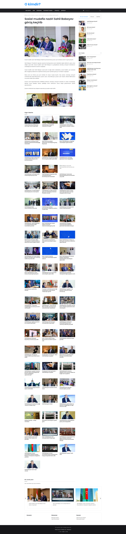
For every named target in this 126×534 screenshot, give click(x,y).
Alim (34, 10)
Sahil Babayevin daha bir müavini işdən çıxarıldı (65, 388)
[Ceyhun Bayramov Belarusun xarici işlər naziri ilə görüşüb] (32, 120)
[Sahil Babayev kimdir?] (82, 23)
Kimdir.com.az (58, 529)
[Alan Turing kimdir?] (82, 58)
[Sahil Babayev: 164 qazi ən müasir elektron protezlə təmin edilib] (32, 349)
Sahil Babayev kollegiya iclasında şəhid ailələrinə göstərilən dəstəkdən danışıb (67, 225)
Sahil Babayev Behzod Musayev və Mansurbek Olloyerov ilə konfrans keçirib (32, 159)
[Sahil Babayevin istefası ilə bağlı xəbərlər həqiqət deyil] (32, 399)
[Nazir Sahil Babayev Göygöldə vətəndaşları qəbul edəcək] (67, 136)
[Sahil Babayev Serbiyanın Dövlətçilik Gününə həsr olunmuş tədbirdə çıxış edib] (67, 317)
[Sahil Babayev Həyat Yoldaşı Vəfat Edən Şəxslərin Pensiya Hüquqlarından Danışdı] (67, 185)
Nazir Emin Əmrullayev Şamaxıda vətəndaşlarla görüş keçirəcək (49, 142)
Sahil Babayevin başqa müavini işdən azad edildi (32, 388)
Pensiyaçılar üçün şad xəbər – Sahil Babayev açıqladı (49, 371)
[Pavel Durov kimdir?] (82, 76)
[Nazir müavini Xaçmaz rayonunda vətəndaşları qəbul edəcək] (50, 251)
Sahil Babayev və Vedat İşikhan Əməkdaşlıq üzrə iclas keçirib (32, 191)
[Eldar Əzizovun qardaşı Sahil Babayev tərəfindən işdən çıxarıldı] (67, 349)
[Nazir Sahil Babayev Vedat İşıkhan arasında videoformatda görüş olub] (50, 218)
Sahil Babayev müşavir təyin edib (66, 454)
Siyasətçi (57, 10)
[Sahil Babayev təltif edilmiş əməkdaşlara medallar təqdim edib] (67, 120)
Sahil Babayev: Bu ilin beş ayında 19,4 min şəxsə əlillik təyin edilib (50, 158)
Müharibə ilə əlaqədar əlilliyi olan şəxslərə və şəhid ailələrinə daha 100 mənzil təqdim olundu (32, 241)
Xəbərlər (33, 15)
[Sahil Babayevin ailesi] (50, 399)
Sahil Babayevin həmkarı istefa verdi (49, 388)
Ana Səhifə (28, 10)
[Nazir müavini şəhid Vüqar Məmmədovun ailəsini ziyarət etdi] (50, 333)
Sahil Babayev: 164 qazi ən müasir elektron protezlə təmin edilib (32, 356)
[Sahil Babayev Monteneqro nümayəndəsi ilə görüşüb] (50, 317)
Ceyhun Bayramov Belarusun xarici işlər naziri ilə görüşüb (31, 125)
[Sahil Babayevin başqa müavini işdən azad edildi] (32, 382)
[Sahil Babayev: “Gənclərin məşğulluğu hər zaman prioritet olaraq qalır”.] (32, 300)
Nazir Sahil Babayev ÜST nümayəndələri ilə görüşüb (48, 437)
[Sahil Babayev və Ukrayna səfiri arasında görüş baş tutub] (32, 169)
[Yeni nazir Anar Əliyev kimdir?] (82, 64)
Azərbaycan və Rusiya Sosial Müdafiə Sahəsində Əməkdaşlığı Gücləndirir (32, 142)
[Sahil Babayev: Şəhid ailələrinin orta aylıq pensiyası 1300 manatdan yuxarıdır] (32, 218)
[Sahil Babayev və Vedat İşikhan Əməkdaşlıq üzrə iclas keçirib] (32, 185)
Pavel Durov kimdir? (91, 74)
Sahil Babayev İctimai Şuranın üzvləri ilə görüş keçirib (67, 207)
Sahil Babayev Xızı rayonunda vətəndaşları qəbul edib (49, 273)
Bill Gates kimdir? (91, 27)
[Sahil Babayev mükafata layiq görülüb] (67, 333)
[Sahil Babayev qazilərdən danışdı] (32, 284)
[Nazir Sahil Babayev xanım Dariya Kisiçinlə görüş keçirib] (32, 267)
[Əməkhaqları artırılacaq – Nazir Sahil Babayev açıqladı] (50, 349)
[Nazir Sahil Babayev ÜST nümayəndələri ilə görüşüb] (50, 432)
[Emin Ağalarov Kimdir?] (82, 87)
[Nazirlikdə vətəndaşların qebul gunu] (50, 415)
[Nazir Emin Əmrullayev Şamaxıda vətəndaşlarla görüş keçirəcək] (50, 136)
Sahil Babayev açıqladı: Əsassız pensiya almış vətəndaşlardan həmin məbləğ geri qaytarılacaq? (32, 373)
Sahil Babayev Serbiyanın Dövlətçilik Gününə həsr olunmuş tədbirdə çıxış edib (66, 323)
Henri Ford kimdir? (55, 519)
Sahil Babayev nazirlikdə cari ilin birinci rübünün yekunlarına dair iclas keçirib (67, 307)
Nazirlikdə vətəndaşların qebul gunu (49, 421)
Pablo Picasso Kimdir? (92, 44)
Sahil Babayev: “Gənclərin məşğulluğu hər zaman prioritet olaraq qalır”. (32, 307)
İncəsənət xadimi (48, 10)
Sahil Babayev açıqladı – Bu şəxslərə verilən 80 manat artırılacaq (66, 290)
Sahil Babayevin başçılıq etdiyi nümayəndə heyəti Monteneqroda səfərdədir (49, 175)
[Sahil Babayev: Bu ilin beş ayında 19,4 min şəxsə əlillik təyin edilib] (50, 152)
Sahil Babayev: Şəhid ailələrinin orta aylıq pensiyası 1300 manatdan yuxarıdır (32, 225)
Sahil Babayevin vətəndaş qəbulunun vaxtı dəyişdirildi (66, 158)
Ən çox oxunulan (84, 16)
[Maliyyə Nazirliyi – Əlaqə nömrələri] (32, 415)
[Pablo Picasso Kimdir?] (82, 46)
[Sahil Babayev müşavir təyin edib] (67, 448)
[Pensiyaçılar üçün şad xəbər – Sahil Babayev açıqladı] (50, 366)
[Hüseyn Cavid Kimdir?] (82, 82)
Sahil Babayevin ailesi (47, 404)
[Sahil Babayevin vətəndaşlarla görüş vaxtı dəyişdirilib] (67, 415)
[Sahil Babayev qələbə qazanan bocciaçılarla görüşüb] (32, 317)
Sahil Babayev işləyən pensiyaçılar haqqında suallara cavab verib (49, 208)
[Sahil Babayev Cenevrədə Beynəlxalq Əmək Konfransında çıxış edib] (67, 169)
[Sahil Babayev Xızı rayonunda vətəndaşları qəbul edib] (50, 267)
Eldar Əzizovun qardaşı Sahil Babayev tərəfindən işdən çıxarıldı (66, 356)
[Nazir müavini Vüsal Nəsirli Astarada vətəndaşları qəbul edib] (50, 235)
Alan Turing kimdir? (91, 56)
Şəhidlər (63, 10)
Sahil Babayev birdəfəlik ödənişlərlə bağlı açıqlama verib (67, 273)
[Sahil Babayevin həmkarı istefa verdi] (50, 382)
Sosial (36, 15)
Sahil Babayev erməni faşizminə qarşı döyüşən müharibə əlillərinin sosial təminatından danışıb (67, 438)
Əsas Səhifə (28, 15)
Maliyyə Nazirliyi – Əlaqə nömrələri (30, 421)
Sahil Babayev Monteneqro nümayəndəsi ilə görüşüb (48, 322)
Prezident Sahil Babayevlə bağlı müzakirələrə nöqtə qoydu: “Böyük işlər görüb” (49, 290)
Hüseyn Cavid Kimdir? (92, 80)
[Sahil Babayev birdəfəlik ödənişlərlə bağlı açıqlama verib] (67, 267)
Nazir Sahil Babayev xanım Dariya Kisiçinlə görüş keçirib (31, 273)
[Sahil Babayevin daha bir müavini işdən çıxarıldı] (67, 382)
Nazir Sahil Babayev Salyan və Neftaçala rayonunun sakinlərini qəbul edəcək (67, 241)
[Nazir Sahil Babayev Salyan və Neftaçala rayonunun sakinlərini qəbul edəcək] (67, 235)
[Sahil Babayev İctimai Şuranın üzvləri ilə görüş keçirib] (67, 202)
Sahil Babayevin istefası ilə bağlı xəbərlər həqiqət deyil (32, 404)
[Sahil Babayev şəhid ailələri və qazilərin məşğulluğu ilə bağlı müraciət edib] (67, 399)
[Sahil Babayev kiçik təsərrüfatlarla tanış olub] (32, 202)
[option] (34, 99)
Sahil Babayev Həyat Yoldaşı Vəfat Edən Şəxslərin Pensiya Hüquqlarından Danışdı (66, 192)
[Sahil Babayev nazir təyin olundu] (32, 464)
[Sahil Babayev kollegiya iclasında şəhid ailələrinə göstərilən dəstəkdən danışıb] (67, 218)
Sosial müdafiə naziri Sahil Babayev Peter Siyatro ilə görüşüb (31, 438)
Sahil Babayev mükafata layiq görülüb (67, 339)
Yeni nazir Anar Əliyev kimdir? (94, 62)
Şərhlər (98, 16)
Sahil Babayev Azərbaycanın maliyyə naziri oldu (94, 69)
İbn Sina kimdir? (90, 33)
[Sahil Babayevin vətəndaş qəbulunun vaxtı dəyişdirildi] (67, 152)
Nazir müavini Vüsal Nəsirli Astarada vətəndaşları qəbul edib (49, 241)
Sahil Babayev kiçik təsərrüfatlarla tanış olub (31, 207)
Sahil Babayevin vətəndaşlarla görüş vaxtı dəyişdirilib (67, 421)
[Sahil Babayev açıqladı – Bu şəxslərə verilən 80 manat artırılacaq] (67, 284)
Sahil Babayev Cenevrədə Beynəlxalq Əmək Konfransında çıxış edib (67, 175)
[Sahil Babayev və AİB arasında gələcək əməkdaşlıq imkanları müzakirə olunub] (50, 185)
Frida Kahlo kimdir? (91, 39)
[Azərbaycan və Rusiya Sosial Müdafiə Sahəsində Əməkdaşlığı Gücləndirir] (32, 136)
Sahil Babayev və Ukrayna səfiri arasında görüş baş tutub (32, 174)
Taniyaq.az (69, 529)
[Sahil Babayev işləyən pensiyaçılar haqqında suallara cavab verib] (50, 202)
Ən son (92, 16)
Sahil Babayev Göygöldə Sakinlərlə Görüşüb (48, 125)
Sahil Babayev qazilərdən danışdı (31, 289)
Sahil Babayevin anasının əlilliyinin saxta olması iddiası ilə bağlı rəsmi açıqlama (67, 372)
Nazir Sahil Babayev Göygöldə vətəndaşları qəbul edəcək (67, 142)
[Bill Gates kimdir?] (82, 29)
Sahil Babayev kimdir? (92, 21)
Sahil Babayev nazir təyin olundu (31, 470)
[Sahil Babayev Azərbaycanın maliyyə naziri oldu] (82, 70)
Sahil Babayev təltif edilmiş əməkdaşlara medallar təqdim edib (67, 126)
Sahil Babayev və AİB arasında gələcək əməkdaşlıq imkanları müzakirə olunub (49, 192)
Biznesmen (39, 10)
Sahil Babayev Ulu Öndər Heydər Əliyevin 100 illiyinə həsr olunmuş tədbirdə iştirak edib (32, 257)
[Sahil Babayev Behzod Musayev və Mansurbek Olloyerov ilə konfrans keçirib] (32, 152)
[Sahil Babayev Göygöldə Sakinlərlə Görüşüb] (50, 120)
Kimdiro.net (63, 529)
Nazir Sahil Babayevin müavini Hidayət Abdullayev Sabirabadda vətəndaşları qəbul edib (67, 258)
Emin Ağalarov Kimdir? (92, 86)
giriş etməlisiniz (37, 483)
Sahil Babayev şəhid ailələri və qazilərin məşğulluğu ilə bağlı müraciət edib (67, 405)
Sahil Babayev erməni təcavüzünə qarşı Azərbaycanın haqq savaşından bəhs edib (49, 454)
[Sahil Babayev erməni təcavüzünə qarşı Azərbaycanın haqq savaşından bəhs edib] (50, 448)
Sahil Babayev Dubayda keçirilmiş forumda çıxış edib (31, 339)
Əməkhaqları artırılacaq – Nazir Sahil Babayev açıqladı (49, 355)
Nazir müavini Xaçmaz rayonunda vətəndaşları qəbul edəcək (49, 257)
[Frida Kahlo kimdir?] (82, 40)
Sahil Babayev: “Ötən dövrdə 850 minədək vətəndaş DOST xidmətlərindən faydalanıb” (49, 307)
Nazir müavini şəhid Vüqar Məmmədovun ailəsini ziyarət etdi (49, 339)
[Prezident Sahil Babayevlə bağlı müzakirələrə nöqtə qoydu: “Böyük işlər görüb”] (50, 284)
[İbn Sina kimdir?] (82, 35)
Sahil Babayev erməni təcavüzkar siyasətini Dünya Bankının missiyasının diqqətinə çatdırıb (32, 455)
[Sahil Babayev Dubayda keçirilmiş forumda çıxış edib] (32, 333)
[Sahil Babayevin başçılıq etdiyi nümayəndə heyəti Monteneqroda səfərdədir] (50, 169)
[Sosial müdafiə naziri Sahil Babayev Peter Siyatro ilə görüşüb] (32, 432)
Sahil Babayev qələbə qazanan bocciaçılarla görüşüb (32, 322)
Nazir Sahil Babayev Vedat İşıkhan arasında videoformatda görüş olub (48, 225)
